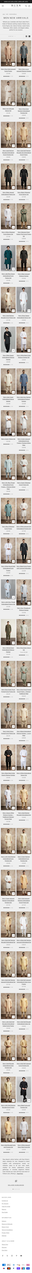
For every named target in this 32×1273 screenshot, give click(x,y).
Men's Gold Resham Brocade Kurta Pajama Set (8, 317)
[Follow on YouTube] (21, 1256)
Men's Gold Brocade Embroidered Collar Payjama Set (8, 1066)
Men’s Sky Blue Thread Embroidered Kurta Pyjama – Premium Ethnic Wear (8, 486)
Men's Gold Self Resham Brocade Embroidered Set (8, 941)
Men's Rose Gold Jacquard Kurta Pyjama (8, 70)
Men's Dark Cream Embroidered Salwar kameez (8, 399)
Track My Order (6, 1206)
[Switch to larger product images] (26, 36)
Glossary (4, 1247)
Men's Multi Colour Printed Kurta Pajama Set (8, 732)
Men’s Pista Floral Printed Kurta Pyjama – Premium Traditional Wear (24, 692)
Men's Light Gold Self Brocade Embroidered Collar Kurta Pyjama (8, 1024)
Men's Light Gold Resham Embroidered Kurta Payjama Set (8, 859)
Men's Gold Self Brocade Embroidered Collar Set (24, 1023)
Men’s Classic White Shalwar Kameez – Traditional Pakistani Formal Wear (8, 816)
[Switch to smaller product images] (29, 36)
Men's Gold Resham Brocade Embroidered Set (24, 814)
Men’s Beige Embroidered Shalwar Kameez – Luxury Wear (24, 733)
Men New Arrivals (13, 14)
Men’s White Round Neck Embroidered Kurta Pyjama (8, 568)
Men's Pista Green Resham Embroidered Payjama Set (24, 111)
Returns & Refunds (7, 1224)
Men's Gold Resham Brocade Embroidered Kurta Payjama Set (8, 153)
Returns (4, 1209)
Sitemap (4, 1236)
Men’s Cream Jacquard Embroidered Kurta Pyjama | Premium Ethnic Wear (24, 442)
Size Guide (5, 1212)
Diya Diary (4, 1250)
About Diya (5, 1244)
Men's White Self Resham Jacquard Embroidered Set (24, 941)
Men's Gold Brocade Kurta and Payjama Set (8, 1146)
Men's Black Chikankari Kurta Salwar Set (24, 193)
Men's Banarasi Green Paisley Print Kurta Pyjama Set (23, 234)
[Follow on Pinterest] (16, 1256)
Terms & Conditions (7, 1230)
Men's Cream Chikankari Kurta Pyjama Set (23, 484)
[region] (16, 1183)
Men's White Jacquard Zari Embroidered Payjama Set (24, 527)
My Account (5, 1203)
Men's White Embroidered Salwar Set (24, 774)
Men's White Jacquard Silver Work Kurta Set (24, 1146)
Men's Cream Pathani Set (8, 439)
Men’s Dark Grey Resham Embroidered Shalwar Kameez (24, 399)
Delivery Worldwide (16, 1185)
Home (4, 14)
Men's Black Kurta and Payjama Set (24, 1106)
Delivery (4, 1221)
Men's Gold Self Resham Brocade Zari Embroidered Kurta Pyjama (24, 153)
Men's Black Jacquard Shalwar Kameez (24, 275)
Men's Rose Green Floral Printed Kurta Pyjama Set (8, 691)
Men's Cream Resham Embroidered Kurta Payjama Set (24, 859)
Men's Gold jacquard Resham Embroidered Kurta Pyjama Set (24, 900)
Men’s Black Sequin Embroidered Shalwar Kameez (8, 357)
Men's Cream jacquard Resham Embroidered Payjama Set (8, 900)
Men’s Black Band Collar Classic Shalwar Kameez (8, 774)
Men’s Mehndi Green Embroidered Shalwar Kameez (8, 650)
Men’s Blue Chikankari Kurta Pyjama (8, 527)
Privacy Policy (5, 1233)
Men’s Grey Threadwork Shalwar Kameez (23, 609)
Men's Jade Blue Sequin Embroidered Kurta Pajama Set (8, 276)
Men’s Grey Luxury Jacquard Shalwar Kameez (24, 70)
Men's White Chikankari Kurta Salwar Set (8, 233)
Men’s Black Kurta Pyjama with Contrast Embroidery (24, 567)
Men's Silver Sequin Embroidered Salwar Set (24, 317)
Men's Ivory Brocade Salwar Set (8, 110)
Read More (20, 1173)
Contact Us (5, 1201)
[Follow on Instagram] (12, 1256)
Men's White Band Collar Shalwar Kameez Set (24, 356)
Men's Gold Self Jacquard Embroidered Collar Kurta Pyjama (24, 982)
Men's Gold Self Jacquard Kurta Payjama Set (24, 1064)
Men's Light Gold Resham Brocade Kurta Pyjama (8, 1106)
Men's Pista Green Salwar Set (24, 649)
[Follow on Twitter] (7, 1256)
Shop (7, 14)
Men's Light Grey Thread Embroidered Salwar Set (8, 603)
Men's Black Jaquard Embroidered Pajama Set (8, 193)
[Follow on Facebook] (3, 1256)
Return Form (5, 1227)
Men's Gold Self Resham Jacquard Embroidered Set (8, 981)
